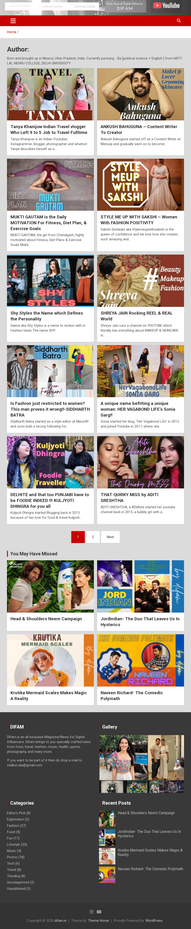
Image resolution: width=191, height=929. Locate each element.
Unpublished (16, 889)
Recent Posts (116, 803)
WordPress (154, 920)
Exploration (15, 819)
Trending (13, 876)
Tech (10, 863)
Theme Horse (98, 920)
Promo (12, 857)
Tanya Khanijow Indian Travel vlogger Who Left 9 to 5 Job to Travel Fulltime (48, 129)
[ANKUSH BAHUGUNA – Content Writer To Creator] (140, 94)
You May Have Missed (33, 554)
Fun (10, 838)
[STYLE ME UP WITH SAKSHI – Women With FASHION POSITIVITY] (140, 184)
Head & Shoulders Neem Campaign (46, 618)
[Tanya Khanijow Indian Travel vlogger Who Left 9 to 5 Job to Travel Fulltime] (50, 94)
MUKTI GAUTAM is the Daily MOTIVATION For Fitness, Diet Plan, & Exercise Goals (48, 222)
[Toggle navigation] (13, 20)
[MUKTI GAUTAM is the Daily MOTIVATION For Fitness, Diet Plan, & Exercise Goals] (50, 184)
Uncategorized (18, 882)
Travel (11, 870)
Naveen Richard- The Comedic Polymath (150, 869)
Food (11, 832)
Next (110, 537)
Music (11, 851)
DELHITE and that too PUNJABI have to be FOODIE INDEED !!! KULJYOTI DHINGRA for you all (49, 500)
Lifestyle (13, 844)
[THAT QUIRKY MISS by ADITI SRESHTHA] (140, 462)
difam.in (61, 920)
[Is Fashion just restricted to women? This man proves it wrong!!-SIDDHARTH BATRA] (50, 371)
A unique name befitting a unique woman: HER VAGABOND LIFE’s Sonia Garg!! (138, 409)
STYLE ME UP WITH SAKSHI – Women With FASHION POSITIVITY (139, 219)
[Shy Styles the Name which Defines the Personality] (50, 281)
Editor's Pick (16, 813)
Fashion (13, 826)
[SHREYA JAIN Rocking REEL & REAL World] (140, 281)
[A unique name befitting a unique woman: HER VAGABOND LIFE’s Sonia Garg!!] (140, 371)
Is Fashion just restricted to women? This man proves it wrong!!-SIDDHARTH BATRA (50, 409)
